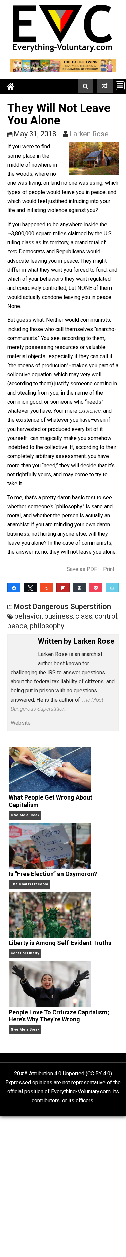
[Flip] (63, 587)
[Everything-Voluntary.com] (11, 86)
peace (17, 626)
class (83, 616)
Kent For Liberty (25, 953)
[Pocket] (95, 587)
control (106, 616)
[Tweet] (30, 587)
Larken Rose (89, 134)
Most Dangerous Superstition (62, 606)
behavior (28, 616)
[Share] (14, 587)
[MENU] (120, 85)
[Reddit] (46, 587)
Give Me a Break (25, 815)
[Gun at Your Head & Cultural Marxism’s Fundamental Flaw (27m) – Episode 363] (105, 86)
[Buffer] (79, 587)
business (58, 616)
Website (21, 723)
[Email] (112, 587)
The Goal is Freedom (29, 884)
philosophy (47, 626)
